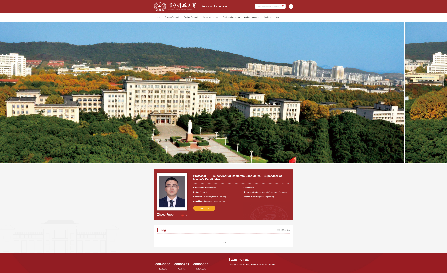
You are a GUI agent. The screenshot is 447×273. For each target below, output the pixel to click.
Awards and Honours (210, 17)
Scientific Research (172, 17)
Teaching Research (191, 17)
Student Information (251, 17)
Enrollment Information (231, 17)
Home (158, 17)
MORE (202, 208)
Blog (277, 17)
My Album (267, 17)
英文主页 (280, 230)
